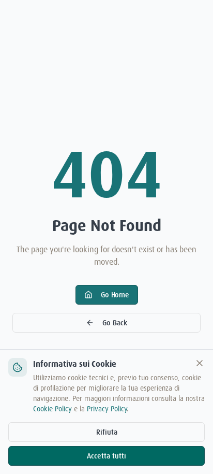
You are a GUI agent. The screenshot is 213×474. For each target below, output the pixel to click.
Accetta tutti (106, 456)
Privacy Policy (107, 409)
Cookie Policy (52, 409)
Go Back (114, 323)
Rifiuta (106, 432)
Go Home (115, 295)
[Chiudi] (199, 363)
